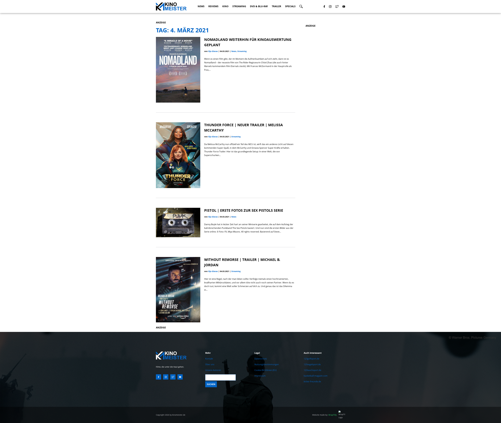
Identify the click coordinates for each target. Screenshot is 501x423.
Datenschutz (260, 358)
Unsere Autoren (213, 370)
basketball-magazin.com (315, 375)
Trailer (276, 6)
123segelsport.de (312, 364)
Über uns (209, 364)
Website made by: (324, 415)
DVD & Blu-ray (259, 6)
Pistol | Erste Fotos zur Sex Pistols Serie (243, 210)
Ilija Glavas (213, 51)
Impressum (260, 375)
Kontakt (209, 358)
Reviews (213, 6)
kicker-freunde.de (312, 381)
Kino (225, 6)
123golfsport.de (311, 358)
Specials (290, 6)
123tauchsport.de (312, 370)
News (201, 6)
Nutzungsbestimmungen (266, 364)
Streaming (239, 6)
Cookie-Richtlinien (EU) (265, 370)
